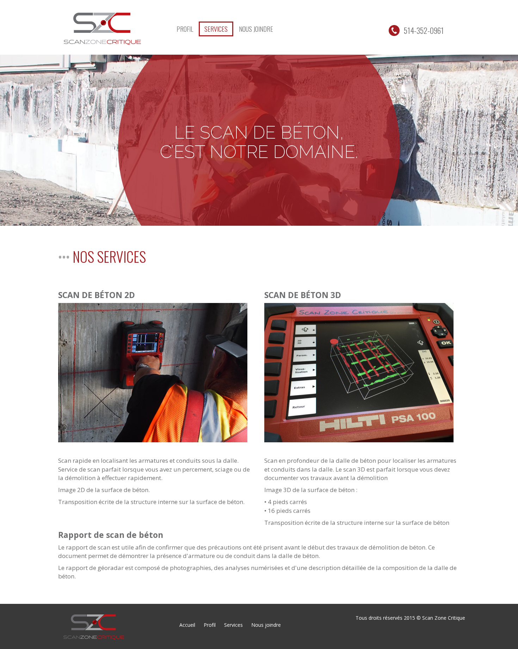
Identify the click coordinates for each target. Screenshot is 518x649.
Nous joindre (266, 624)
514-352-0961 (422, 30)
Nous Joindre (256, 29)
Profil (185, 29)
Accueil (187, 624)
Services (216, 29)
